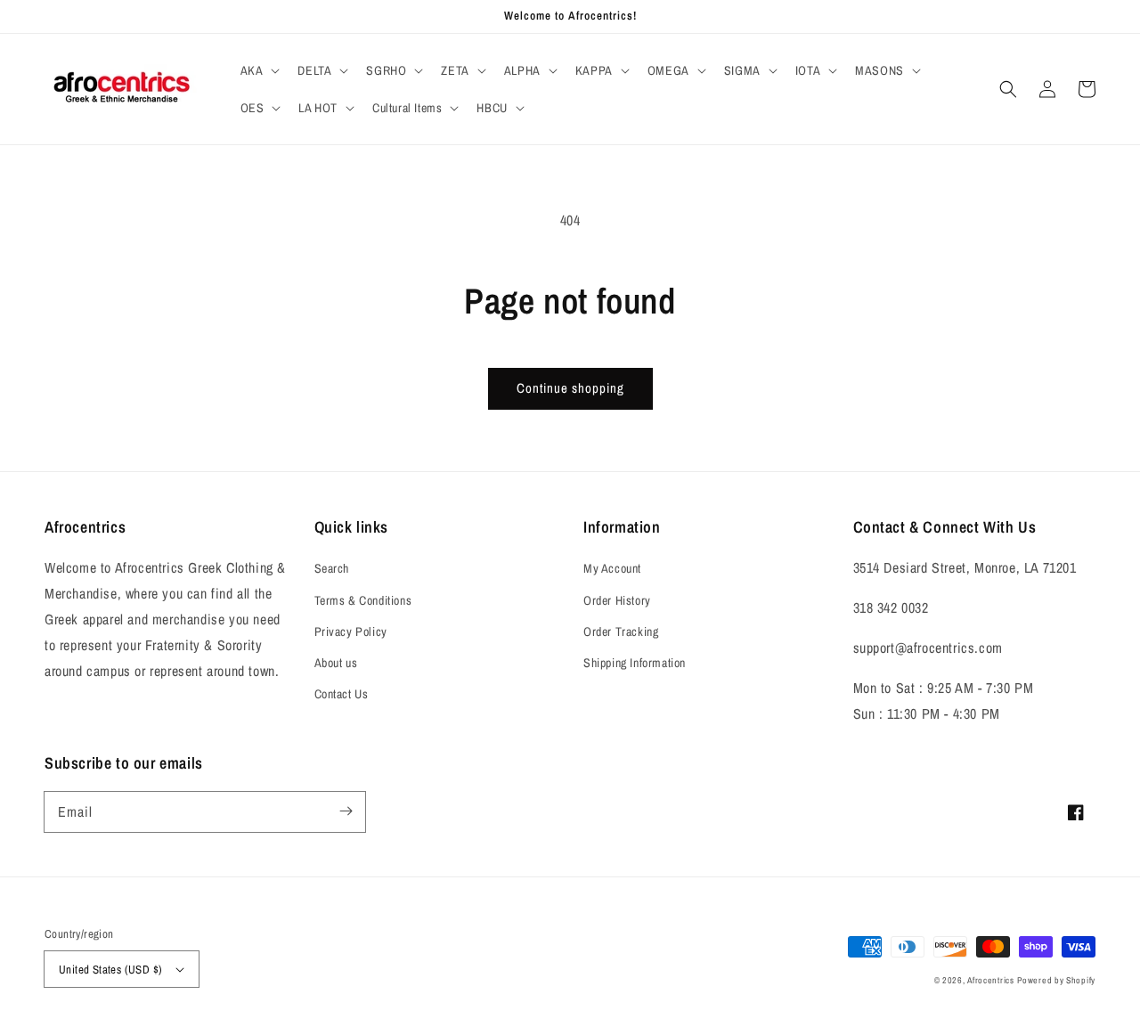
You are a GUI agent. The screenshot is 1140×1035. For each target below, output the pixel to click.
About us (336, 663)
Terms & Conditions (363, 600)
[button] (259, 70)
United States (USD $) (110, 969)
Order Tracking (620, 631)
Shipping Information (634, 663)
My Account (612, 568)
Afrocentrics (990, 980)
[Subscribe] (345, 811)
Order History (617, 600)
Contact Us (341, 694)
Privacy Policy (350, 631)
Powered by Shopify (1056, 980)
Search (332, 568)
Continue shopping (570, 388)
